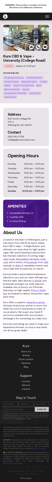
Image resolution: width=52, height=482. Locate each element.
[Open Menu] (47, 16)
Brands (26, 355)
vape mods (9, 259)
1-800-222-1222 (39, 448)
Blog (26, 366)
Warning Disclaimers (16, 471)
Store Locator (26, 359)
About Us (26, 351)
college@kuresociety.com (21, 139)
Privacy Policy (21, 418)
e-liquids (37, 280)
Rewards (26, 363)
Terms (29, 418)
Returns (26, 385)
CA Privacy (18, 474)
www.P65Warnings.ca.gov (14, 463)
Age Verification (31, 474)
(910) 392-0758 (16, 136)
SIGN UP (42, 409)
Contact (26, 381)
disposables (22, 259)
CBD (46, 262)
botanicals (31, 262)
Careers (26, 388)
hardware (34, 259)
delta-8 (19, 265)
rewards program (36, 302)
